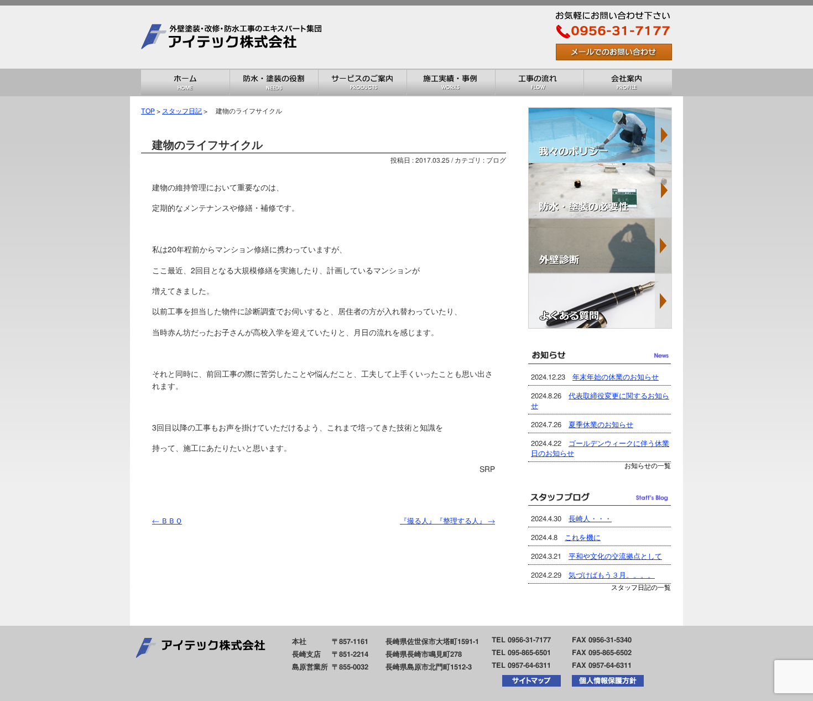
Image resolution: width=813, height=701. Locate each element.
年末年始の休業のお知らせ (615, 377)
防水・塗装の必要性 (600, 190)
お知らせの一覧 (647, 466)
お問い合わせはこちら (614, 52)
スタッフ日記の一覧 (641, 588)
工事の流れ (539, 82)
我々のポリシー (600, 135)
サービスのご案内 (362, 82)
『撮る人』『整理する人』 (447, 521)
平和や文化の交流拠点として (615, 556)
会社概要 (627, 82)
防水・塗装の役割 (274, 82)
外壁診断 (600, 245)
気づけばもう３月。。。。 (612, 575)
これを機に (583, 538)
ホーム (185, 82)
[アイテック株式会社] (235, 64)
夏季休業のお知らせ (601, 425)
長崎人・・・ (590, 519)
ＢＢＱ (167, 521)
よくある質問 (600, 301)
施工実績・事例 (450, 82)
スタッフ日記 (182, 111)
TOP (148, 111)
